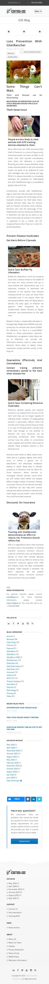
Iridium (10, 675)
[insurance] (24, 529)
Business (11, 53)
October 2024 (12, 769)
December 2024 (13, 766)
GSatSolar (11, 663)
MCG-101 (10, 678)
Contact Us (13, 909)
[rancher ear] (24, 136)
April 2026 (11, 748)
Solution (10, 687)
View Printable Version (32, 52)
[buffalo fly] (24, 266)
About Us (12, 939)
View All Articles (13, 781)
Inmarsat (10, 672)
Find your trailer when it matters (23, 717)
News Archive (14, 927)
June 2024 (11, 778)
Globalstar (11, 651)
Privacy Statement (16, 950)
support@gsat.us (14, 603)
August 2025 (12, 757)
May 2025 (11, 760)
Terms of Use (14, 953)
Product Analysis (13, 681)
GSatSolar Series (13, 666)
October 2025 (12, 754)
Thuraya (10, 693)
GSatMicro (11, 654)
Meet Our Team (15, 943)
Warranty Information (18, 960)
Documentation (15, 912)
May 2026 (11, 745)
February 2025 (13, 763)
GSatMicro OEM (13, 657)
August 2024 (12, 772)
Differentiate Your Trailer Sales (22, 708)
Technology (11, 690)
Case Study (11, 642)
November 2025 (13, 751)
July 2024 (10, 775)
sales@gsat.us (12, 597)
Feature (10, 648)
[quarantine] (24, 400)
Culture (10, 645)
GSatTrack (11, 669)
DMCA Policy (14, 957)
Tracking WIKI (14, 916)
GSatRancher (12, 57)
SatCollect (11, 684)
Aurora (9, 636)
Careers (12, 946)
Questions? (24, 841)
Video (9, 696)
